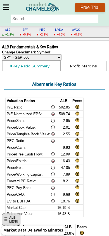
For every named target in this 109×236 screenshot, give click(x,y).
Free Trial (89, 7)
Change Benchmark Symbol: (26, 52)
